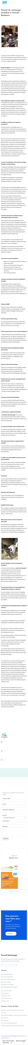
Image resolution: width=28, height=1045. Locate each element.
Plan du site (6, 1042)
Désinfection (4, 364)
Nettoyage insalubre (6, 982)
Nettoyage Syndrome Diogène (8, 979)
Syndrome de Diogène (6, 705)
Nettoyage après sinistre (7, 976)
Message (5, 826)
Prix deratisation (5, 1020)
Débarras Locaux (5, 1001)
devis (16, 104)
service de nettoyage (14, 661)
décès (15, 331)
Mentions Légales (21, 1040)
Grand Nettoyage (12, 1036)
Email (4, 804)
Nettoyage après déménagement (9, 987)
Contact (10, 933)
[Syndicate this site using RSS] (11, 1042)
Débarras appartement (6, 998)
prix (17, 664)
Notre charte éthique (8, 1040)
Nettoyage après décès (7, 974)
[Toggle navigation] (24, 3)
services (5, 400)
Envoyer (6, 838)
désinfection (11, 367)
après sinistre (19, 85)
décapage (23, 373)
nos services (9, 418)
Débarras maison (5, 993)
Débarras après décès (6, 990)
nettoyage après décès (9, 678)
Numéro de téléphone (9, 809)
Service (5, 815)
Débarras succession (6, 995)
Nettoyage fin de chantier (7, 984)
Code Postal (6, 821)
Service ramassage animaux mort (9, 1023)
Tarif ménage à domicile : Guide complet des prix (12, 1025)
